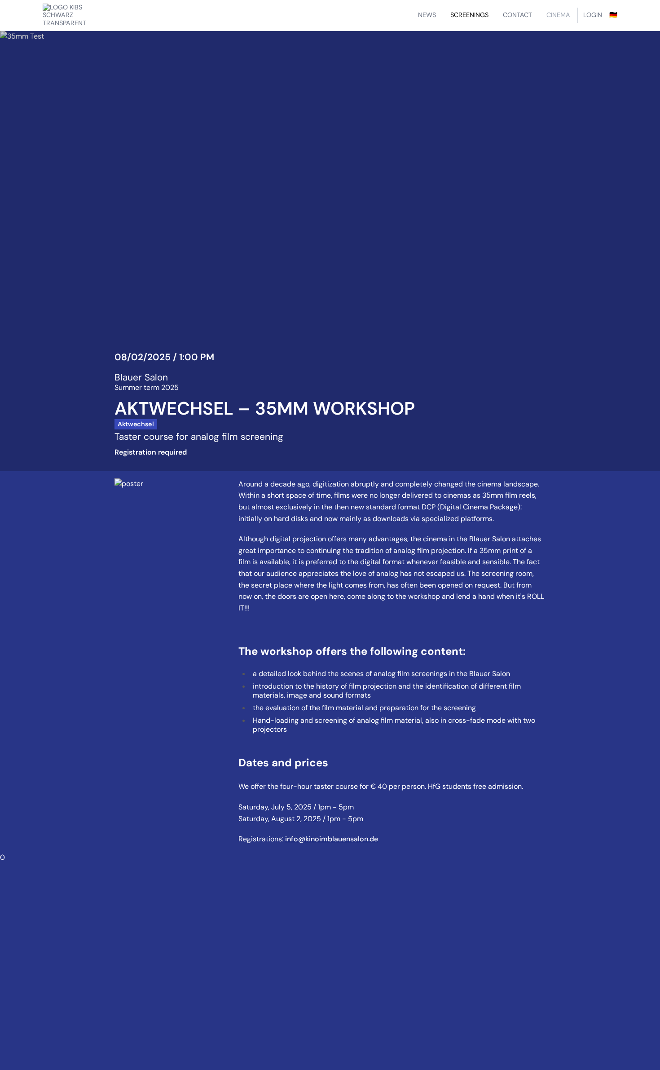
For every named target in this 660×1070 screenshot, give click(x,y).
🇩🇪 (613, 15)
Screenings (469, 15)
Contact (517, 15)
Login (592, 15)
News (427, 15)
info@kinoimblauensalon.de (331, 839)
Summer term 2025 (146, 387)
